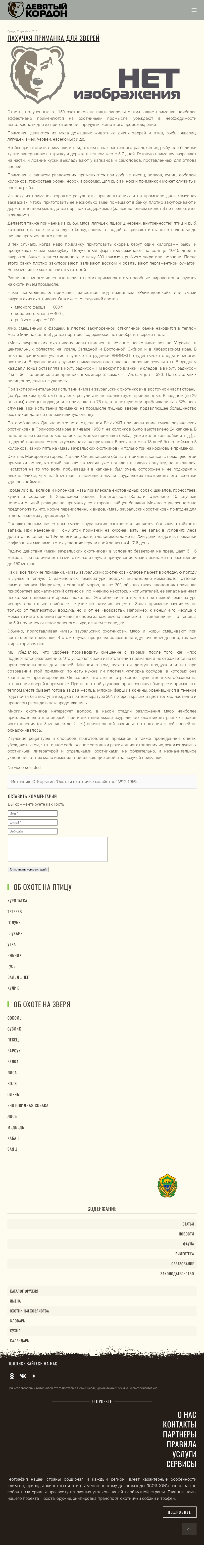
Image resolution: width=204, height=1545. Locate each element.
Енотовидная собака (28, 1105)
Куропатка (17, 901)
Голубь (14, 922)
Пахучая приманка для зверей (53, 38)
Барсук (14, 1051)
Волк (12, 1083)
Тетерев (14, 911)
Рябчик (14, 955)
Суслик (14, 1029)
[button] (194, 10)
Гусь (11, 966)
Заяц (12, 1149)
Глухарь (15, 933)
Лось (12, 1116)
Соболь (14, 1018)
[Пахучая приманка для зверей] (96, 75)
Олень (13, 1094)
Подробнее (179, 1512)
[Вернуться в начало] (37, 10)
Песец (13, 1040)
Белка (13, 1062)
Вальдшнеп (18, 977)
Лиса (12, 1072)
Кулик (13, 988)
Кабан (13, 1138)
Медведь (15, 1127)
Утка (11, 944)
